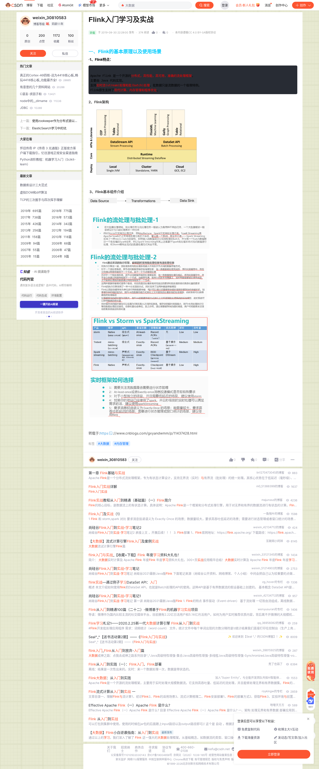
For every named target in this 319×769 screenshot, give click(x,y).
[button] (47, 316)
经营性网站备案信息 (220, 755)
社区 (50, 5)
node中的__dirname (40, 101)
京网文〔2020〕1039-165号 (190, 755)
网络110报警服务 (137, 759)
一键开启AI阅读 (49, 304)
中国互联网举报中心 (160, 759)
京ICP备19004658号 (159, 755)
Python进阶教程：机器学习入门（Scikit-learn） (48, 161)
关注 (135, 460)
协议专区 (166, 749)
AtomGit (67, 5)
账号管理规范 (202, 759)
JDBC (31, 108)
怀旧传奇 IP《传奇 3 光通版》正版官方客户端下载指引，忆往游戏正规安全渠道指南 (49, 150)
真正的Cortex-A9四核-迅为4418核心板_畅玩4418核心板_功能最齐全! (49, 77)
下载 (40, 5)
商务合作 (139, 749)
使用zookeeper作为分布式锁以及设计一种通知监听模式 (55, 121)
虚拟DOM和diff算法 (33, 192)
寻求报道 (153, 749)
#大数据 (103, 443)
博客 (29, 5)
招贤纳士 (125, 749)
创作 (303, 5)
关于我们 (111, 749)
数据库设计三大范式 (33, 185)
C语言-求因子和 (38, 94)
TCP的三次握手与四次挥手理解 (41, 200)
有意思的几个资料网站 (42, 87)
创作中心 (282, 5)
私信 (65, 53)
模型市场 (89, 5)
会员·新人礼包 (246, 5)
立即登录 (274, 754)
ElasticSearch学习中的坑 (49, 128)
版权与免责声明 (221, 759)
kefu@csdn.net (219, 749)
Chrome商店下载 (183, 759)
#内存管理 (121, 443)
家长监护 (121, 759)
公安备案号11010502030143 (128, 755)
